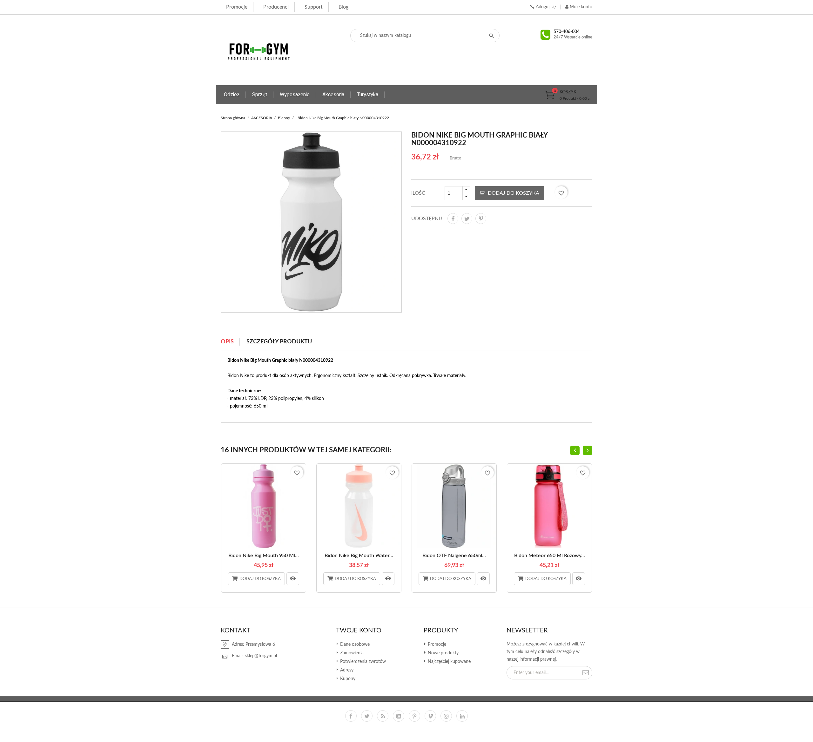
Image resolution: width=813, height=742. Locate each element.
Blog (343, 7)
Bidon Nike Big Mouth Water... (359, 555)
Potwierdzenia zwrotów (362, 661)
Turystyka (367, 94)
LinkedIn (462, 716)
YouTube (398, 716)
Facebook (351, 716)
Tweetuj (466, 218)
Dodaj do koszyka (513, 193)
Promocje (236, 7)
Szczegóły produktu (279, 342)
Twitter (367, 716)
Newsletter (527, 630)
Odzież (231, 94)
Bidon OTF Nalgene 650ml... (454, 555)
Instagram (446, 716)
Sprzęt (259, 94)
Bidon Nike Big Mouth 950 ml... (263, 555)
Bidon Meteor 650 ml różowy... (549, 555)
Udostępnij (452, 218)
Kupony (347, 679)
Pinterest (480, 218)
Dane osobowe (354, 644)
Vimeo (430, 716)
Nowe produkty (443, 653)
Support (314, 7)
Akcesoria (333, 94)
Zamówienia (351, 653)
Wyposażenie (295, 94)
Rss (382, 716)
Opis (227, 342)
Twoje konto (358, 630)
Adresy (346, 670)
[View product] (292, 578)
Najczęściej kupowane (449, 661)
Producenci (276, 7)
